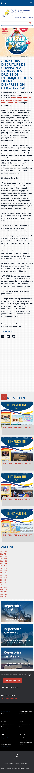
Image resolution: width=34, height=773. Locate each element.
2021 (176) (3, 561)
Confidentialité (9, 763)
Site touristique (23, 738)
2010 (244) (3, 587)
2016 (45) (3, 573)
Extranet (17, 763)
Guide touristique (23, 740)
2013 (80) (3, 580)
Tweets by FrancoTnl (9, 698)
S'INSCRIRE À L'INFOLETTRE (12, 680)
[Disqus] (17, 368)
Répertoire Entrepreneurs (25, 711)
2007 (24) (3, 594)
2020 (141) (3, 563)
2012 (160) (3, 582)
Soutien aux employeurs (25, 724)
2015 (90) (3, 575)
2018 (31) (3, 568)
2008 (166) (3, 592)
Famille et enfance (6, 727)
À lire (2, 713)
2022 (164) (3, 559)
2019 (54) (3, 566)
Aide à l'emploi (23, 729)
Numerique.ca (17, 770)
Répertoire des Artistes (7, 716)
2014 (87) (3, 578)
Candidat (21, 727)
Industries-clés (23, 713)
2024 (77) (3, 554)
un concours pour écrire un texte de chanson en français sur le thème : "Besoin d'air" (16, 100)
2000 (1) (3, 597)
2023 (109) (3, 556)
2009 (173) (3, 589)
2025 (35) (3, 552)
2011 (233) (3, 585)
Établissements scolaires (7, 724)
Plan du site (24, 763)
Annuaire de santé (6, 744)
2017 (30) (3, 571)
